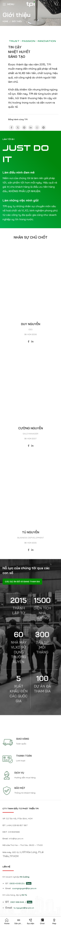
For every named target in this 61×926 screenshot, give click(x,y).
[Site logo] (30, 4)
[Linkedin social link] (30, 127)
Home (5, 21)
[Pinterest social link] (24, 127)
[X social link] (17, 127)
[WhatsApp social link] (37, 127)
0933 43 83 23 (16, 883)
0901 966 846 (17, 902)
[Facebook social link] (11, 127)
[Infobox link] (30, 181)
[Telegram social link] (43, 127)
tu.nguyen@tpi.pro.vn (24, 908)
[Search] (56, 4)
